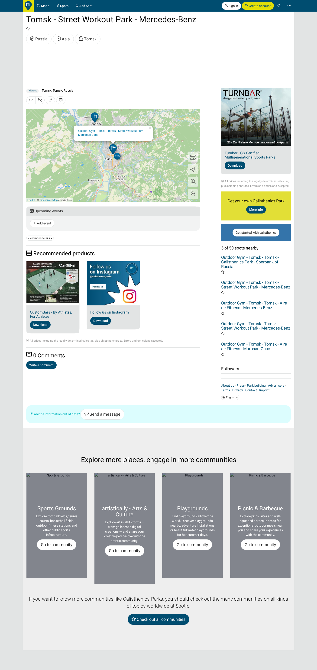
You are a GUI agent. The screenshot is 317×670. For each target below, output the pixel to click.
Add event (43, 223)
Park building (256, 385)
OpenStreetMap (49, 200)
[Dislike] (40, 100)
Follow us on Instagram (109, 312)
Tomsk (90, 38)
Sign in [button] (233, 6)
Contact (251, 390)
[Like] (31, 100)
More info (256, 209)
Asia (65, 38)
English (230, 397)
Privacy (237, 390)
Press (240, 385)
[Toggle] (193, 157)
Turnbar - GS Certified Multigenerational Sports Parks (250, 155)
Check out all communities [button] (160, 619)
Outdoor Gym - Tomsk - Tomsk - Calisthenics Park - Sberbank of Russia (250, 262)
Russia (41, 38)
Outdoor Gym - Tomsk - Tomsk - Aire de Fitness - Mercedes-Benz (254, 305)
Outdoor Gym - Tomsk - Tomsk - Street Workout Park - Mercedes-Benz (111, 132)
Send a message (104, 414)
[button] (193, 182)
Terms (225, 390)
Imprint (264, 390)
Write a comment (41, 365)
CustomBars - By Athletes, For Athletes (51, 314)
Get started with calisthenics (256, 232)
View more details (39, 238)
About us (227, 385)
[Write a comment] (60, 100)
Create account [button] (259, 6)
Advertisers (276, 385)
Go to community (56, 544)
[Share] (50, 100)
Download (40, 325)
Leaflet (31, 200)
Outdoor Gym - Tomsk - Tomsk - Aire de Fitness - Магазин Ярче (254, 346)
